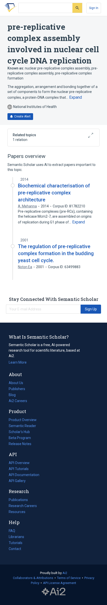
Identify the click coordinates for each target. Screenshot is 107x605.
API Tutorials (19, 469)
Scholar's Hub (19, 432)
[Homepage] (9, 8)
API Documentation (24, 475)
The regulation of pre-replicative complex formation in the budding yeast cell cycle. (56, 253)
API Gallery (17, 481)
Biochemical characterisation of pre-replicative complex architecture (54, 193)
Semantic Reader (22, 426)
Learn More (18, 362)
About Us (16, 383)
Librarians (16, 537)
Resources (17, 512)
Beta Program (20, 438)
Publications (18, 500)
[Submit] (77, 8)
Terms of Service (69, 578)
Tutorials (15, 543)
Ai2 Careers (18, 401)
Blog (14, 395)
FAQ (12, 531)
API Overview (19, 463)
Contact (15, 549)
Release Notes (20, 444)
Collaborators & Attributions (33, 578)
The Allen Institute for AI (53, 592)
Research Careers (23, 506)
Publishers (17, 389)
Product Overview (23, 420)
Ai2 (64, 573)
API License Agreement (59, 583)
